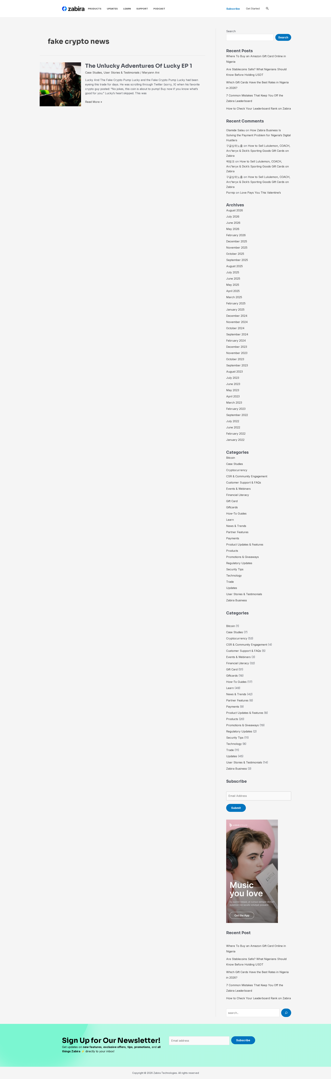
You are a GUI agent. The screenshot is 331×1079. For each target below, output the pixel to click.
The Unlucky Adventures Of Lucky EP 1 (138, 65)
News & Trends (236, 526)
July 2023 (232, 377)
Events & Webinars (238, 488)
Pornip (230, 192)
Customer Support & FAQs (243, 482)
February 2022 (235, 433)
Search (231, 31)
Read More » (93, 102)
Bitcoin (230, 457)
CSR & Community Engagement (246, 476)
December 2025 (236, 241)
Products (94, 8)
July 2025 (232, 272)
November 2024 (237, 322)
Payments (232, 538)
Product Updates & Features (244, 544)
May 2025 (232, 284)
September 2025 (237, 260)
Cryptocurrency (236, 470)
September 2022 (237, 415)
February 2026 (236, 235)
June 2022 (233, 427)
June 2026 (233, 222)
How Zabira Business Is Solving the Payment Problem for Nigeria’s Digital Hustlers (258, 135)
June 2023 (233, 384)
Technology (234, 575)
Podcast (159, 8)
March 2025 (234, 297)
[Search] (286, 1013)
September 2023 (237, 365)
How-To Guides (236, 513)
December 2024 (236, 315)
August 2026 (234, 210)
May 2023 (232, 390)
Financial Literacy (237, 495)
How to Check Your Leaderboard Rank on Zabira (258, 108)
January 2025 (235, 309)
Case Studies (93, 72)
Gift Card (232, 501)
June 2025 (233, 278)
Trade (230, 581)
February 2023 (235, 408)
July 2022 (232, 421)
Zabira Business (236, 600)
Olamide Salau (235, 130)
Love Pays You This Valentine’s (260, 192)
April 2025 (233, 291)
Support (142, 8)
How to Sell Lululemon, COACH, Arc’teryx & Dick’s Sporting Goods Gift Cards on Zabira (258, 150)
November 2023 (236, 353)
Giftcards (232, 507)
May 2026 (232, 229)
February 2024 (236, 340)
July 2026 (232, 216)
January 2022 (235, 439)
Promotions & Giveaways (242, 557)
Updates (112, 8)
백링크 (230, 161)
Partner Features (237, 532)
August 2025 (234, 266)
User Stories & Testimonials (121, 72)
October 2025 (235, 253)
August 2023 (234, 371)
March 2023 (234, 402)
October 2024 (235, 328)
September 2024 (237, 334)
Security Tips (234, 569)
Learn (127, 8)
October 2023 (235, 359)
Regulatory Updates (239, 563)
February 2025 (235, 303)
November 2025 (236, 247)
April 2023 (233, 396)
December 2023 (236, 346)
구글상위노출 (234, 145)
